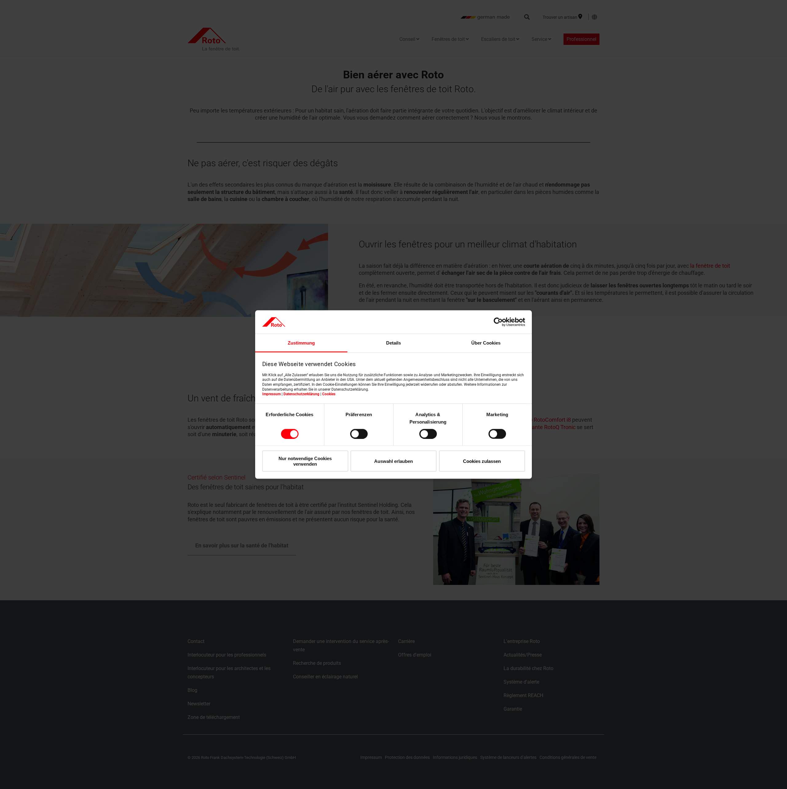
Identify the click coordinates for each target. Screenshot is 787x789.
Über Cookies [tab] (485, 342)
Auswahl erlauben (393, 461)
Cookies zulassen (482, 461)
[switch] (359, 434)
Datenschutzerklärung (301, 394)
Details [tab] (393, 342)
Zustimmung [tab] (301, 342)
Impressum (271, 394)
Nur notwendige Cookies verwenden (305, 461)
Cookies (328, 394)
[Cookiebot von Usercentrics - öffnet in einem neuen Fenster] (498, 321)
